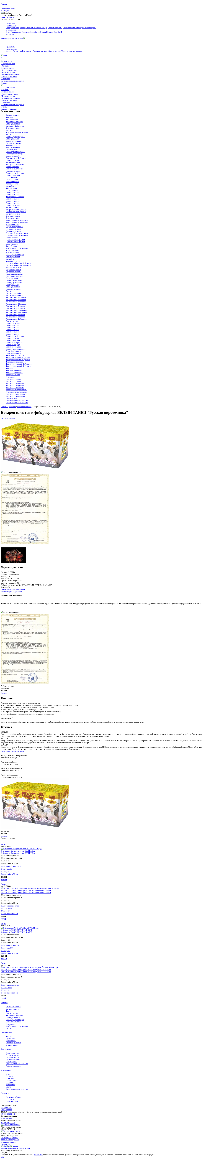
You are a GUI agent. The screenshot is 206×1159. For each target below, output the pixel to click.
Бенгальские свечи (9, 77)
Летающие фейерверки (10, 74)
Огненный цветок (13, 1007)
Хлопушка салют (13, 375)
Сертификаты (68, 28)
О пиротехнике (54, 51)
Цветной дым (11, 149)
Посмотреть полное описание (13, 589)
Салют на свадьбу (13, 156)
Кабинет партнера (13, 1066)
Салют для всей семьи (15, 173)
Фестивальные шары (9, 70)
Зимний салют (12, 188)
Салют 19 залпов (12, 203)
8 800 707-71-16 (7, 17)
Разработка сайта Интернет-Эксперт (16, 1148)
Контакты (10, 34)
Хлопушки (5, 79)
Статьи (43, 32)
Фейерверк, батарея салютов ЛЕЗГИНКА (18, 851)
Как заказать (27, 51)
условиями (38, 1155)
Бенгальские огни (13, 147)
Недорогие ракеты (13, 267)
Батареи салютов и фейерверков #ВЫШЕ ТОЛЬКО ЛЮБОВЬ (26, 890)
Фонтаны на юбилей (14, 370)
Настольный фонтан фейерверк (18, 263)
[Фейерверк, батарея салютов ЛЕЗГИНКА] (19, 849)
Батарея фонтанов (13, 162)
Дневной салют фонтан (15, 240)
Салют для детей (12, 160)
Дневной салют (12, 190)
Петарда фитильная (14, 280)
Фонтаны (5, 66)
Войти (20, 38)
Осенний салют (12, 180)
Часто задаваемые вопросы (85, 28)
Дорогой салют (12, 177)
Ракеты (4, 83)
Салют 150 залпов (13, 205)
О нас (8, 32)
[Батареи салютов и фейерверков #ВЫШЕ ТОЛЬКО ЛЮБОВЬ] (27, 888)
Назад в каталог (8, 418)
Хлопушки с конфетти (15, 164)
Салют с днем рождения (15, 137)
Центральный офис (13, 1097)
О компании (11, 30)
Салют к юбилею (13, 175)
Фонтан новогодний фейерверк (18, 364)
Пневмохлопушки (13, 171)
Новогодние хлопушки (15, 152)
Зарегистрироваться (9, 38)
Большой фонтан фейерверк (17, 220)
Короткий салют (12, 167)
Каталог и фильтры (9, 109)
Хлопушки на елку (13, 379)
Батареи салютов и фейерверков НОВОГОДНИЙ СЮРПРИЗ (26, 970)
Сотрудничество (12, 28)
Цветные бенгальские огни (17, 400)
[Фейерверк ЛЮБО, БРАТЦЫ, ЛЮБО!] (17, 928)
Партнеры (26, 32)
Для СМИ (58, 32)
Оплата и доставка (40, 51)
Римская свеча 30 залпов (16, 302)
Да (6, 1153)
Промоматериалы (55, 28)
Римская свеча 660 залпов (16, 310)
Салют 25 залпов (12, 199)
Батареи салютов (8, 64)
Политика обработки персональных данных (10, 1139)
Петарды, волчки (8, 72)
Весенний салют (12, 182)
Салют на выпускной (14, 169)
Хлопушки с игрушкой (15, 383)
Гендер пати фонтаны (14, 227)
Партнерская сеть (27, 28)
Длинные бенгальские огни (17, 233)
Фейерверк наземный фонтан (18, 358)
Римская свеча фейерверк (16, 158)
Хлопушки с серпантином (16, 390)
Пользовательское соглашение (8, 1143)
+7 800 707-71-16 (8, 1123)
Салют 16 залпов (12, 201)
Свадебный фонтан (13, 351)
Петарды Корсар (12, 139)
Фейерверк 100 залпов (15, 197)
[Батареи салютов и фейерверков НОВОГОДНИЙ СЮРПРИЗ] (27, 967)
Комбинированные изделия (12, 81)
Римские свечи (7, 68)
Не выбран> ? (16, 1150)
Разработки (35, 32)
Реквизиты (10, 1099)
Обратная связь (12, 1101)
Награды (49, 32)
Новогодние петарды (14, 154)
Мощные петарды (13, 145)
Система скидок (40, 28)
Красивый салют (12, 184)
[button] (103, 840)
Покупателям (11, 49)
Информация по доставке (11, 591)
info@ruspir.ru (6, 1108)
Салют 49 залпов (12, 192)
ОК (2, 1157)
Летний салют (11, 186)
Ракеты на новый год (14, 293)
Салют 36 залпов (12, 195)
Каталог (9, 51)
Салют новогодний (13, 141)
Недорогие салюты (13, 143)
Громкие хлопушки (13, 229)
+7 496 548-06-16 (8, 1114)
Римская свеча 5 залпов (15, 306)
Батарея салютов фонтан (16, 210)
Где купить (10, 23)
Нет (2, 1153)
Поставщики (16, 32)
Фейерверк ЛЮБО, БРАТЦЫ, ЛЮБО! (16, 930)
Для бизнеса (11, 26)
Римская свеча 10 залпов (16, 297)
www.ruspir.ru (6, 1110)
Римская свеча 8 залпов (15, 315)
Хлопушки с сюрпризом (16, 394)
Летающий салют (13, 257)
